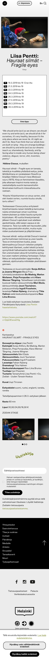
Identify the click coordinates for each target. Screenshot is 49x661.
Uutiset (6, 536)
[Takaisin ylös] (44, 543)
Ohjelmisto (25, 3)
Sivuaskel (7, 551)
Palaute (34, 591)
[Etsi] (45, 3)
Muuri (5, 558)
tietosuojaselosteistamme (15, 509)
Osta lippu (24, 122)
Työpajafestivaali (10, 562)
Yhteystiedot (8, 525)
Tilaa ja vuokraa (9, 532)
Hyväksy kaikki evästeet (24, 654)
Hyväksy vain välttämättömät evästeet (24, 646)
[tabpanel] (18, 430)
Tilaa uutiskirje (12, 492)
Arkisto (5, 547)
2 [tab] (25, 445)
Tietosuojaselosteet (17, 591)
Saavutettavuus (10, 529)
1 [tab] (23, 445)
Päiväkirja (7, 540)
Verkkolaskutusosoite (24, 594)
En (41, 3)
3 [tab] (27, 445)
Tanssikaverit (8, 555)
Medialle (6, 543)
